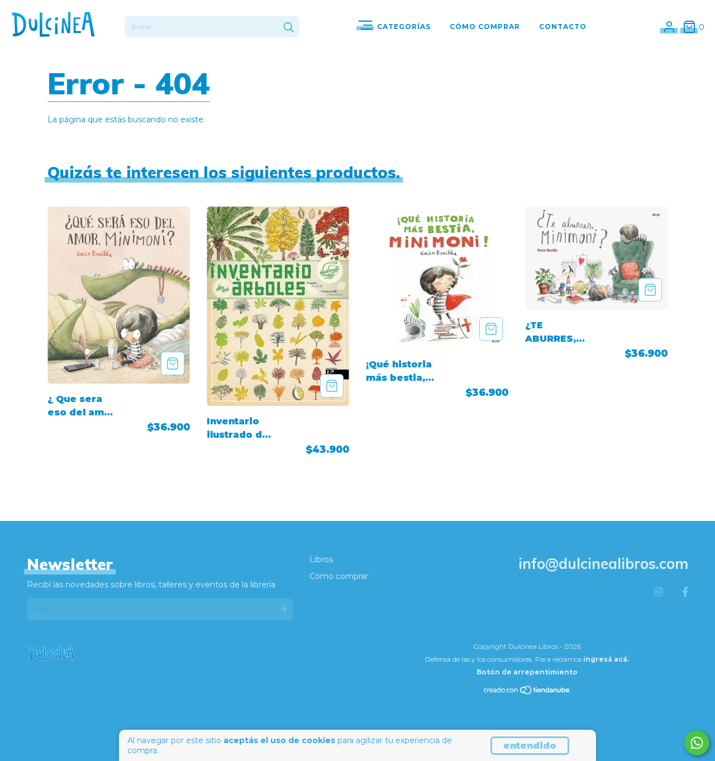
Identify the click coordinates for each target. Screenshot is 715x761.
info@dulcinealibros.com (603, 563)
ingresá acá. (606, 659)
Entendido (529, 745)
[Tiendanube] (527, 692)
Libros (321, 559)
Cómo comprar (338, 576)
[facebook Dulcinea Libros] (685, 592)
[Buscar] (288, 28)
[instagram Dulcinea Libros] (658, 592)
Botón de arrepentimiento (527, 672)
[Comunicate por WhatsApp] (696, 742)
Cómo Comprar (485, 26)
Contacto (563, 26)
